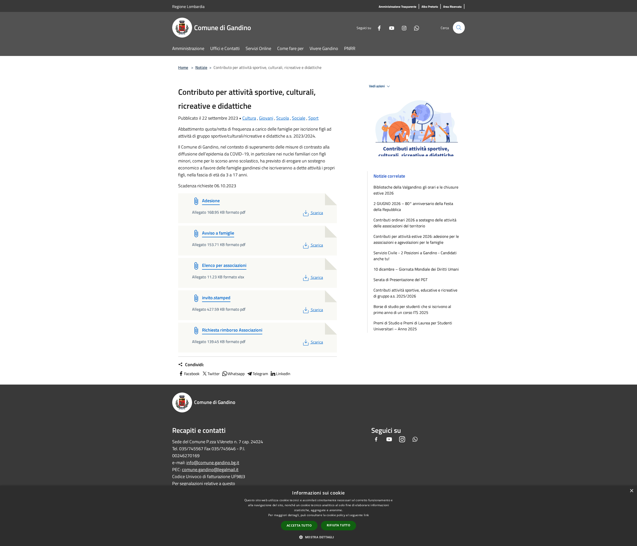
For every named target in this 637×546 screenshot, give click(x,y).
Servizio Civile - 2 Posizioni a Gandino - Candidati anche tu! (415, 256)
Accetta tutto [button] (299, 525)
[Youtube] (390, 27)
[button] (318, 537)
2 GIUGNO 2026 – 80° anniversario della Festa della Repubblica (413, 206)
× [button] (631, 491)
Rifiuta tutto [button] (338, 525)
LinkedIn (283, 374)
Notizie (201, 67)
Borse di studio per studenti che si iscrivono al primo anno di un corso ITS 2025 (412, 309)
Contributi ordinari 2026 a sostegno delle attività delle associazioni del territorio (414, 223)
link (366, 515)
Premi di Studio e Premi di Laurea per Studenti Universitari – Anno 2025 (412, 326)
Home (183, 67)
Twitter (214, 374)
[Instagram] (402, 27)
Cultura (249, 118)
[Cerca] (459, 28)
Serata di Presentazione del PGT (400, 280)
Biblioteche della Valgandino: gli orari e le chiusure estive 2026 (415, 190)
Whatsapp (236, 374)
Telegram (260, 374)
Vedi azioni (377, 86)
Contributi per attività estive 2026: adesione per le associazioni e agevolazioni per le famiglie (416, 239)
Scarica (317, 213)
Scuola (282, 118)
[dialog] (318, 516)
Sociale (298, 118)
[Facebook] (377, 27)
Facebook (192, 374)
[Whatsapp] (415, 27)
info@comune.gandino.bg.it (212, 462)
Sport (313, 118)
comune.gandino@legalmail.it (210, 469)
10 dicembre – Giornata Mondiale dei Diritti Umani (416, 269)
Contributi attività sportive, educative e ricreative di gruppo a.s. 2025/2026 (415, 293)
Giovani (266, 118)
